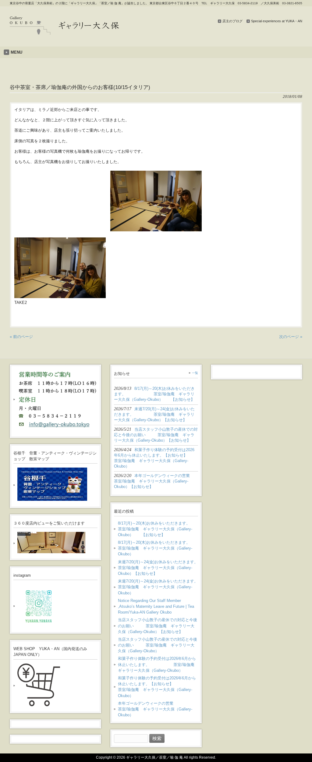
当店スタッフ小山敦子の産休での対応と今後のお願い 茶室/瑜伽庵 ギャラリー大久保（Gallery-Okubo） (157, 645)
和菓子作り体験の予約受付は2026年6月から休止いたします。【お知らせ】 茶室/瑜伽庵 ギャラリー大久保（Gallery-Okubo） (158, 687)
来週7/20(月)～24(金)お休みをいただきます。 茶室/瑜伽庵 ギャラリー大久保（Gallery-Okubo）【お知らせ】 (158, 568)
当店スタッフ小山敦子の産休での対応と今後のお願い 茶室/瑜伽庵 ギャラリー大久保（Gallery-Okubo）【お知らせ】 (157, 626)
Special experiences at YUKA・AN (276, 21)
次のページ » (290, 336)
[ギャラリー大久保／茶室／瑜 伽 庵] (64, 32)
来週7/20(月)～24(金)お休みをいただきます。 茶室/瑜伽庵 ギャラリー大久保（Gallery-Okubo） (158, 587)
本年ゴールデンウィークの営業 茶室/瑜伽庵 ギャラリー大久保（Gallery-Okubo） (158, 709)
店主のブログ (232, 21)
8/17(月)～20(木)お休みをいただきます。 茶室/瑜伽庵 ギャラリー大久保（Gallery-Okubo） (158, 548)
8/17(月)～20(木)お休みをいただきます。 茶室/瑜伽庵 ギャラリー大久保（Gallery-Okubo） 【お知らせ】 (158, 529)
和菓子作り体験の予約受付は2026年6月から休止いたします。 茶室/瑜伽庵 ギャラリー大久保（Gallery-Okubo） (158, 664)
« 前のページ (21, 336)
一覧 (195, 373)
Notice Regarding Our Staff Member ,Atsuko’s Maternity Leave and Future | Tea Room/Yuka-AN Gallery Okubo (156, 606)
